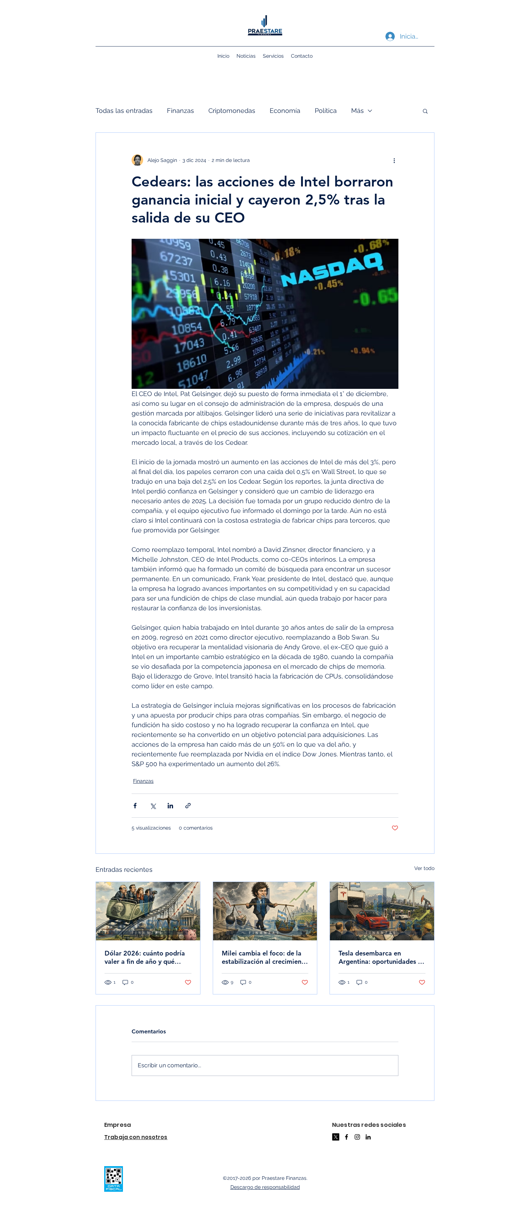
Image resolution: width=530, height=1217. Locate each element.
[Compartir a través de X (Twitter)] (152, 805)
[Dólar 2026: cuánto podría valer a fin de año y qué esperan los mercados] (148, 911)
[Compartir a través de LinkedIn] (170, 805)
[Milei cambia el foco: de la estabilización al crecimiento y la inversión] (265, 911)
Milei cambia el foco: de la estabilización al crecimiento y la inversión (265, 957)
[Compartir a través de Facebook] (135, 805)
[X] (335, 1137)
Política (326, 110)
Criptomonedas (231, 110)
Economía (285, 110)
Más (357, 110)
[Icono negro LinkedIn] (368, 1137)
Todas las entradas (124, 110)
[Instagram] (357, 1137)
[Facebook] (346, 1137)
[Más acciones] (394, 160)
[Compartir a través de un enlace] (188, 805)
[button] (425, 111)
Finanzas (180, 110)
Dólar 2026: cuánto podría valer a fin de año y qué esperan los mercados (145, 957)
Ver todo (424, 868)
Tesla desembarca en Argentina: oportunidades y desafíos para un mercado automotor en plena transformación (380, 957)
